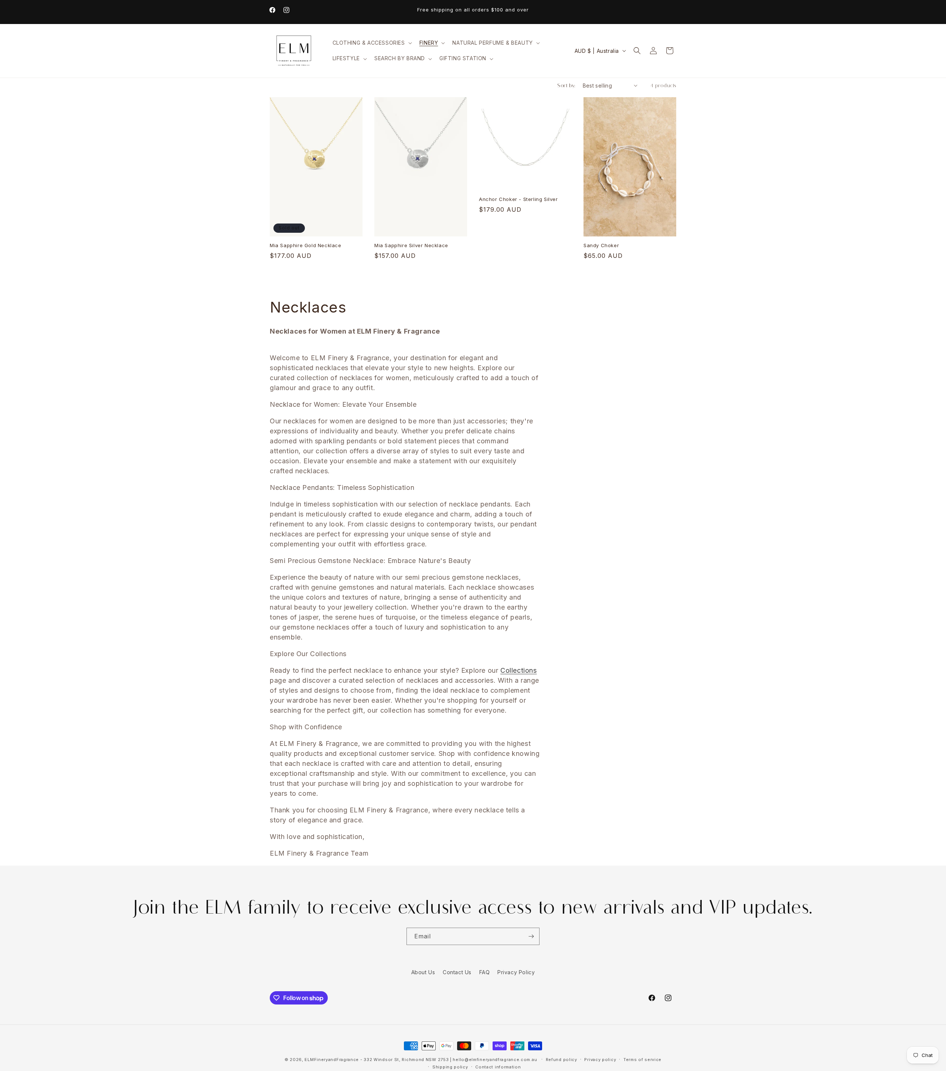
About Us (423, 972)
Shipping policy (450, 1067)
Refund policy (561, 1059)
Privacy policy (600, 1059)
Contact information (498, 1067)
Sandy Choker (601, 246)
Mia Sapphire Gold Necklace (305, 245)
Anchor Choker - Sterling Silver (518, 199)
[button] (371, 43)
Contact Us (457, 972)
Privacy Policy (516, 972)
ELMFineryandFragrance (331, 1059)
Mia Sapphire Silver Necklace (411, 246)
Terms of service (642, 1059)
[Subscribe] (531, 936)
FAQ (484, 972)
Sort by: (566, 85)
